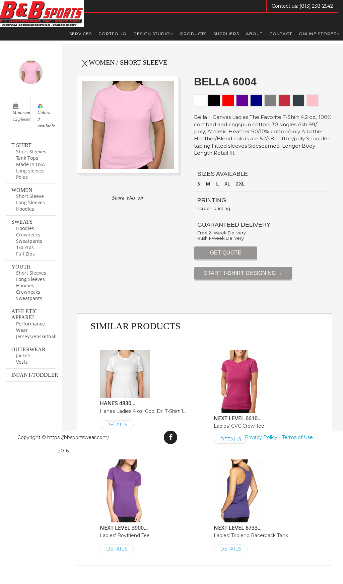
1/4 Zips (25, 247)
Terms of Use (297, 437)
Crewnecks (28, 234)
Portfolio (112, 33)
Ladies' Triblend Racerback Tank (251, 538)
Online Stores (317, 33)
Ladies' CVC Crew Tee (239, 429)
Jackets (23, 355)
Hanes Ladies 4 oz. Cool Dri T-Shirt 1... (143, 413)
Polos (22, 177)
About (254, 33)
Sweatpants (29, 241)
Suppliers (226, 33)
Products (193, 33)
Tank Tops (27, 158)
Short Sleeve (30, 196)
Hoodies (25, 209)
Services (80, 33)
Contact (280, 33)
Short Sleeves (31, 151)
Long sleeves (30, 170)
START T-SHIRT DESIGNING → (243, 273)
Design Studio (151, 33)
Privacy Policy (261, 437)
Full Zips (25, 253)
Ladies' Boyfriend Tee (125, 538)
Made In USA (30, 164)
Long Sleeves (30, 202)
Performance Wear (30, 326)
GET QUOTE (226, 253)
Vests (22, 362)
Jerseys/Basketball (36, 336)
